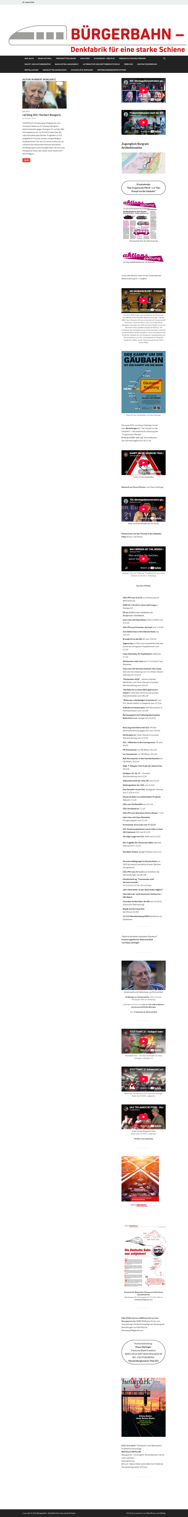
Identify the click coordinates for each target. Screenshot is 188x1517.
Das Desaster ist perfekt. (134, 789)
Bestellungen (31, 70)
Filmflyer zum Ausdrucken (143, 1139)
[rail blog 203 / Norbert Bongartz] (44, 95)
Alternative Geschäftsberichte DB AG (101, 64)
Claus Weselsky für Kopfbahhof (137, 654)
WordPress (150, 1513)
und (143, 188)
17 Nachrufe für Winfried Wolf (145, 1012)
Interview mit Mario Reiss (134, 620)
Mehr (25, 159)
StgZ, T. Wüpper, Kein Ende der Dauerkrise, (142, 766)
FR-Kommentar (130, 749)
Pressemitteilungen (66, 58)
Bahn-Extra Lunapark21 (67, 64)
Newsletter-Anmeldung (55, 70)
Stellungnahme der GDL (133, 785)
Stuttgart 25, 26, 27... (132, 773)
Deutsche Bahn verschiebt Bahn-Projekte (142, 797)
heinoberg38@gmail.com (144, 1300)
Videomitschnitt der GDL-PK (136, 780)
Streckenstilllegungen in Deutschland (140, 861)
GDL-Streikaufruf (131, 808)
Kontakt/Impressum (147, 64)
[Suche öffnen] (164, 59)
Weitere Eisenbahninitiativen (111, 70)
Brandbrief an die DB (132, 639)
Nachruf (125, 487)
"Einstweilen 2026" (131, 679)
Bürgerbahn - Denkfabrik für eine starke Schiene (56, 1513)
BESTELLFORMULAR (131, 1451)
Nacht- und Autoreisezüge (38, 64)
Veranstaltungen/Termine (132, 58)
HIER (141, 1318)
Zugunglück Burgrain (82, 70)
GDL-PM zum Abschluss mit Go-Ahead (140, 813)
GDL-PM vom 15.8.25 (133, 597)
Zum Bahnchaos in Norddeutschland (139, 631)
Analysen (85, 58)
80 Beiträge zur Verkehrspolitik (137, 997)
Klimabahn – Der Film (104, 58)
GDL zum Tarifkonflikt (133, 804)
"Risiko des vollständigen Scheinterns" (140, 700)
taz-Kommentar (130, 754)
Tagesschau (128, 643)
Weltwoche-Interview (133, 661)
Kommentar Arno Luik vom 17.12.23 (139, 824)
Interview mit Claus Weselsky (136, 817)
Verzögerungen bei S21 (133, 836)
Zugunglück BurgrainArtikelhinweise (135, 145)
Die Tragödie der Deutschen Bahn (138, 842)
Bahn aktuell (45, 58)
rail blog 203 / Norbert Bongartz (41, 114)
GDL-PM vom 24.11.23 (133, 871)
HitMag (162, 1513)
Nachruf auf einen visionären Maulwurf (139, 936)
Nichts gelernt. (129, 735)
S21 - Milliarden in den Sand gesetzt (139, 742)
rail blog (29, 58)
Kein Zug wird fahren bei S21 (136, 727)
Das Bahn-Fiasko (130, 852)
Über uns (128, 64)
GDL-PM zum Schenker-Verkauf (137, 627)
